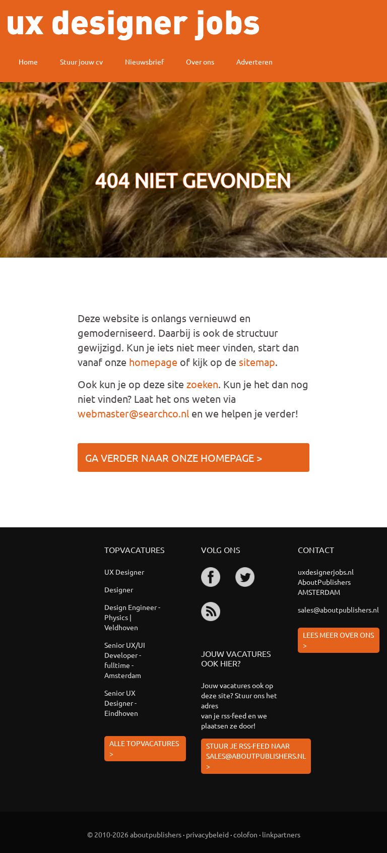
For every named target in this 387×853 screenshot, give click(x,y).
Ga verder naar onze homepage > (173, 457)
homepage (153, 361)
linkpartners (281, 834)
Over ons (200, 61)
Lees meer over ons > (338, 639)
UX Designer (124, 571)
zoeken (202, 384)
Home (28, 61)
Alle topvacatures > (144, 748)
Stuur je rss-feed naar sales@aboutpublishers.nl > (256, 755)
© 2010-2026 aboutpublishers (134, 834)
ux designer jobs (133, 25)
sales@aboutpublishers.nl (338, 609)
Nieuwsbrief (144, 61)
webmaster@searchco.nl (133, 413)
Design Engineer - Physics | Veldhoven (132, 617)
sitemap (257, 361)
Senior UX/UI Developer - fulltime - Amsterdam (124, 660)
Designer (118, 589)
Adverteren (254, 61)
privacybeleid (207, 834)
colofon (245, 834)
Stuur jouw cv (81, 61)
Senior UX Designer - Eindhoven (121, 702)
